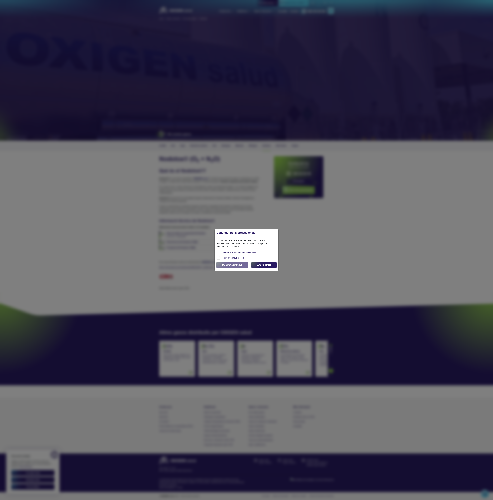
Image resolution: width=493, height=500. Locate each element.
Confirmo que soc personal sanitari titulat (239, 253)
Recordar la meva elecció (232, 258)
